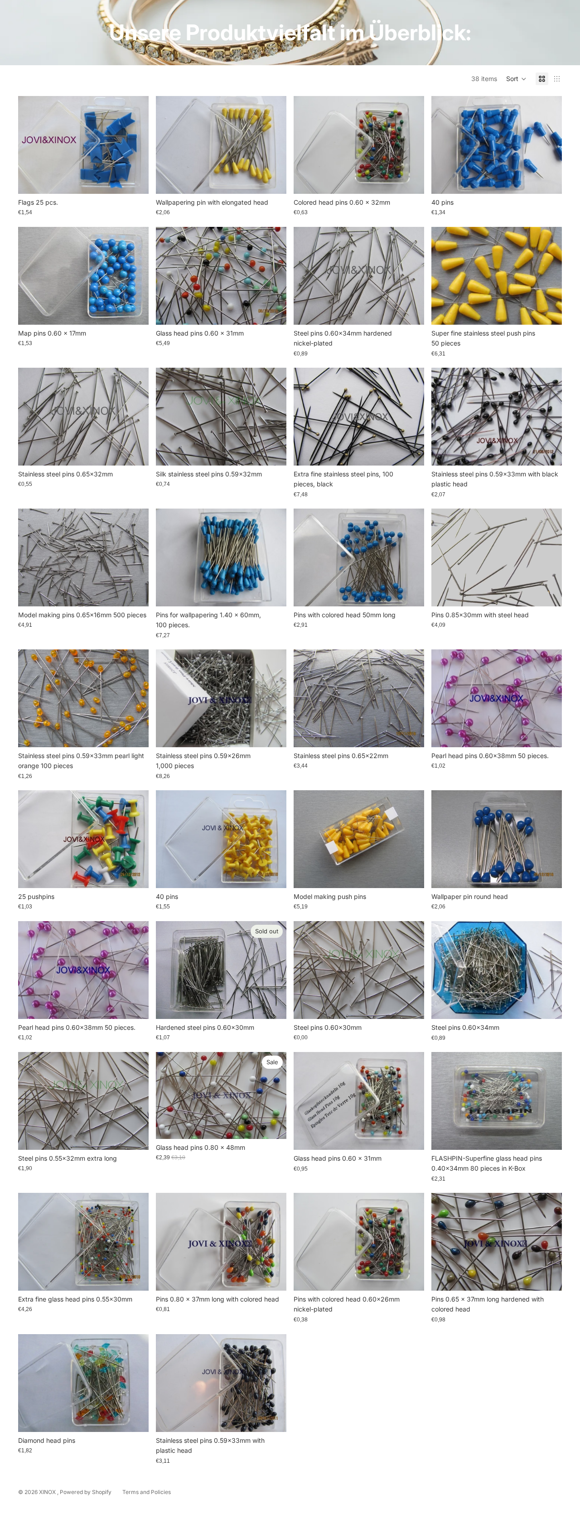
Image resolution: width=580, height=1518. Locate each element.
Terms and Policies (146, 1492)
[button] (516, 79)
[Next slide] (410, 145)
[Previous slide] (307, 145)
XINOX (48, 1492)
